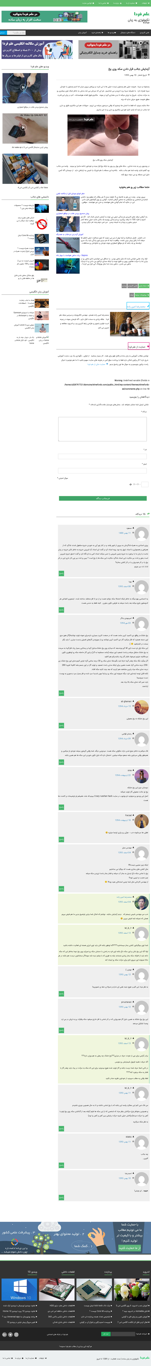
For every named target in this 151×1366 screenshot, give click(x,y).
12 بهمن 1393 (125, 974)
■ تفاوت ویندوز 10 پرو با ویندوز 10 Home (20, 1311)
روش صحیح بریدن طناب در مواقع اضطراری (72, 213)
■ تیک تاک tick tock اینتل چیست (98, 1305)
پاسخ (61, 573)
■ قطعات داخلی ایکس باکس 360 (61, 1316)
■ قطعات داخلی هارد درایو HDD (62, 1305)
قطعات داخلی (68, 1272)
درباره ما (116, 3)
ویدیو (124, 285)
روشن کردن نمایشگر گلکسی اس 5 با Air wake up (30, 147)
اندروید (146, 1272)
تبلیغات (144, 3)
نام (145, 449)
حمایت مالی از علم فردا (97, 364)
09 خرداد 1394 (124, 738)
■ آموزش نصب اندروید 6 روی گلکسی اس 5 (132, 1305)
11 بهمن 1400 (125, 533)
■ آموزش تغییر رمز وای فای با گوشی (135, 1316)
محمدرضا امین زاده (136, 307)
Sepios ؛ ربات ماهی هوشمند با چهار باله (72, 255)
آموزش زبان (82, 32)
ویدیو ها (111, 32)
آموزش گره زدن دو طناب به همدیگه (69, 234)
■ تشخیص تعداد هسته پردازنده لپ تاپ (96, 1316)
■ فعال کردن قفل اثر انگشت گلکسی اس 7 (133, 1322)
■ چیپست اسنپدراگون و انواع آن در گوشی (96, 1322)
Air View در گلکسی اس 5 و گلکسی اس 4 (33, 187)
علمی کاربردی (144, 32)
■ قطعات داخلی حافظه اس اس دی (61, 1311)
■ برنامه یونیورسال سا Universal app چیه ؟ (19, 1316)
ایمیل (144, 464)
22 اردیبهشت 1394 (123, 775)
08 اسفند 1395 (124, 586)
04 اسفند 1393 (124, 852)
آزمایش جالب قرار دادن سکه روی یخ (128, 69)
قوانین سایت (87, 3)
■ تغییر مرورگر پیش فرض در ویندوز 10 (22, 1322)
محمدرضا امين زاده (124, 897)
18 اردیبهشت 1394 (123, 820)
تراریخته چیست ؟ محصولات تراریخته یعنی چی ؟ (24, 207)
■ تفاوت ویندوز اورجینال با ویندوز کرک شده (20, 1305)
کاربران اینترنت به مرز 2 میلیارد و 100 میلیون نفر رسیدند (25, 263)
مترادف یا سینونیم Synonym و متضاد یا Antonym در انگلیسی (24, 315)
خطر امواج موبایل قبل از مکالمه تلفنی (70, 193)
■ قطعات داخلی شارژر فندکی (64, 1322)
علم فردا (141, 14)
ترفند (131, 295)
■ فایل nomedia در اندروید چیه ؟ (135, 1311)
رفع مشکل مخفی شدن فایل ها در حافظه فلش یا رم (24, 277)
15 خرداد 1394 (124, 706)
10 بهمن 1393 (125, 1178)
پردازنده (108, 1272)
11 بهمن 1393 (125, 1093)
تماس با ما (103, 3)
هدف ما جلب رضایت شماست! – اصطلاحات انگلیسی (26, 303)
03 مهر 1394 (125, 623)
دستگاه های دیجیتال (128, 32)
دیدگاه (144, 411)
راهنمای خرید (96, 32)
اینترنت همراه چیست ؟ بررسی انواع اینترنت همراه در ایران (24, 251)
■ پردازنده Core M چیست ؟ (100, 1311)
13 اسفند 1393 (124, 933)
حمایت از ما (130, 3)
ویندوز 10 (32, 1272)
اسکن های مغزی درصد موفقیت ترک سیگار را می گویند (25, 220)
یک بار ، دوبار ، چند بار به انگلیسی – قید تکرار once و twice (24, 340)
